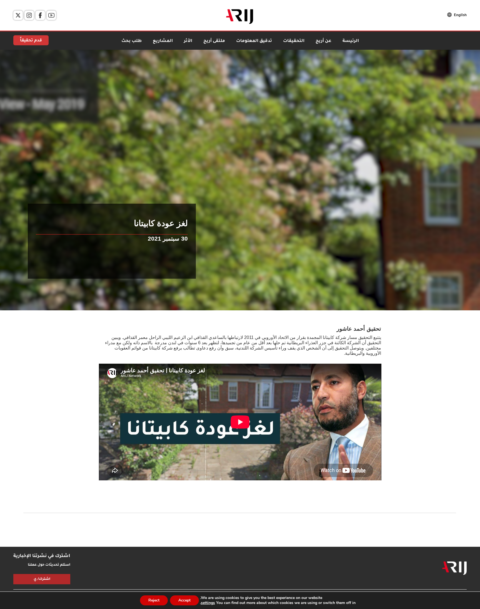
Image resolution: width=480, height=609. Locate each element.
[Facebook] (40, 15)
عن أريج (323, 41)
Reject (153, 600)
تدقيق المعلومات (254, 41)
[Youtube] (51, 15)
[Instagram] (29, 15)
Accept (184, 600)
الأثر (188, 41)
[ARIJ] (454, 568)
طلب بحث (131, 41)
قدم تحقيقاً (31, 41)
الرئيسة (350, 41)
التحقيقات (293, 41)
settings (208, 602)
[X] (18, 15)
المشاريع (163, 41)
